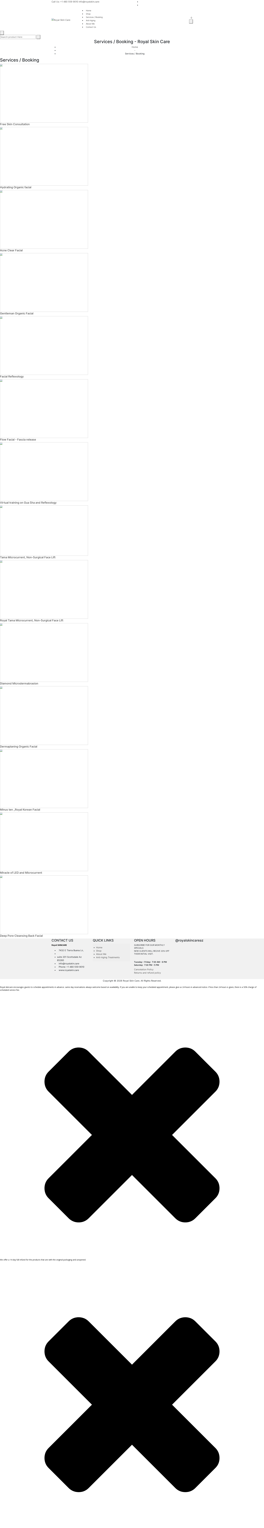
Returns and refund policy (147, 972)
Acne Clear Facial (11, 250)
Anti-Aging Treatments (108, 957)
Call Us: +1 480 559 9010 (65, 1)
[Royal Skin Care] (61, 19)
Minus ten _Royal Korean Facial (20, 809)
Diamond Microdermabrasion (19, 683)
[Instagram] (211, 5)
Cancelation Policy (143, 969)
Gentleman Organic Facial (16, 313)
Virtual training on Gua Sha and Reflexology (28, 502)
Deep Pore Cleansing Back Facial (21, 935)
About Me (101, 954)
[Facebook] (211, 1)
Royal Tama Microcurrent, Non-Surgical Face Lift (31, 620)
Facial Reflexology (12, 376)
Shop (98, 950)
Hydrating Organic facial (15, 187)
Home (135, 47)
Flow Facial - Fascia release (18, 439)
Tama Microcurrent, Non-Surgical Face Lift (27, 557)
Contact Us (91, 27)
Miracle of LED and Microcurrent (21, 872)
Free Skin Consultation (15, 124)
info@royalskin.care (89, 1)
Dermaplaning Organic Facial (18, 746)
